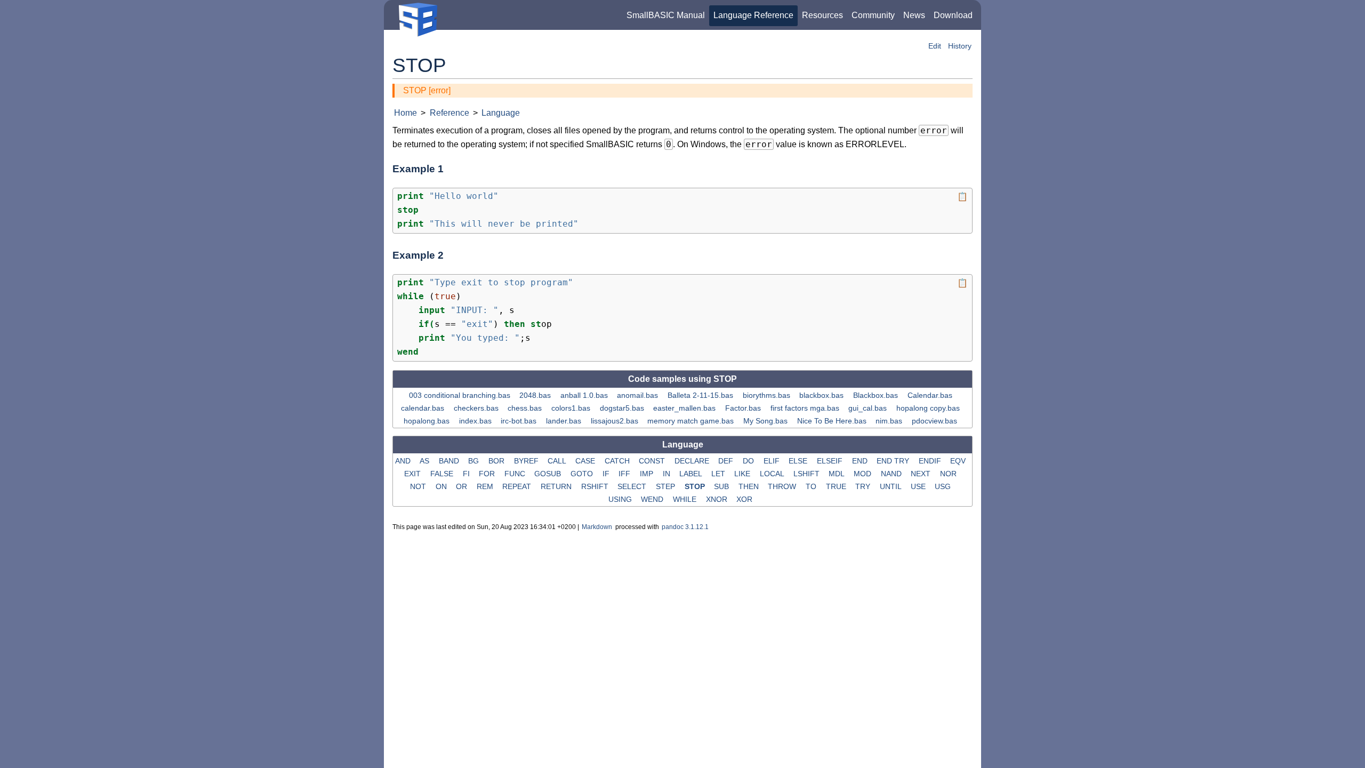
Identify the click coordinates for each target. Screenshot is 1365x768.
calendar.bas (423, 408)
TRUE (837, 486)
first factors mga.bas (805, 408)
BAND (450, 461)
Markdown (597, 527)
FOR (488, 473)
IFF (625, 473)
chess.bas (526, 408)
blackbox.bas (822, 395)
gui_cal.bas (868, 408)
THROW (783, 486)
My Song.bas (766, 421)
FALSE (442, 473)
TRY (863, 486)
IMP (647, 473)
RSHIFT (596, 486)
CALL (558, 461)
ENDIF (931, 461)
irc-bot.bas (520, 421)
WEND (653, 499)
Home (405, 112)
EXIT (413, 473)
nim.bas (890, 421)
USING (621, 499)
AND (404, 461)
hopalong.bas (428, 421)
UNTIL (891, 486)
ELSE (799, 461)
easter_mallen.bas (685, 408)
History (959, 46)
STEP (666, 486)
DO (749, 461)
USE (919, 486)
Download (953, 15)
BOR (497, 461)
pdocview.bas (935, 421)
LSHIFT (807, 473)
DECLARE (693, 461)
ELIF (773, 461)
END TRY (894, 461)
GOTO (583, 473)
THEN (749, 486)
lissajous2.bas (615, 421)
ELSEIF (831, 461)
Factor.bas (744, 408)
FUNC (515, 473)
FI (467, 473)
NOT (419, 486)
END (861, 461)
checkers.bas (477, 408)
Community (873, 15)
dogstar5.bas (623, 408)
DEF (726, 461)
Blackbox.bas (876, 395)
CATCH (618, 461)
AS (425, 461)
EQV (959, 461)
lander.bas (564, 421)
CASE (586, 461)
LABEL (691, 473)
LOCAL (773, 473)
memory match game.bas (691, 421)
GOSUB (548, 473)
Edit (934, 46)
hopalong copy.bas (929, 408)
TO (812, 486)
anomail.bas (638, 395)
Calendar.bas (931, 395)
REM (486, 486)
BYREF (527, 461)
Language (500, 112)
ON (442, 486)
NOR (949, 473)
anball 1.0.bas (585, 395)
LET (719, 473)
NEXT (922, 473)
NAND (892, 473)
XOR (745, 499)
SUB (722, 486)
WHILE (685, 499)
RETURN (557, 486)
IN (667, 473)
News (914, 15)
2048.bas (536, 395)
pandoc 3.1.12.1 (685, 527)
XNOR (717, 499)
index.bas (476, 421)
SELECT (632, 486)
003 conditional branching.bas (460, 395)
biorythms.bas (767, 395)
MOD (863, 473)
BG (474, 461)
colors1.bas (571, 408)
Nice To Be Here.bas (833, 421)
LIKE (743, 473)
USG (944, 486)
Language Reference (753, 15)
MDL (837, 473)
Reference (449, 112)
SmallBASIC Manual (666, 15)
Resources (822, 15)
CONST (653, 461)
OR (462, 486)
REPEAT (517, 486)
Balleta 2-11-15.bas (701, 395)
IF (607, 473)
